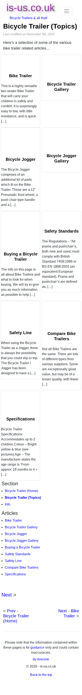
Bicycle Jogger (21, 159)
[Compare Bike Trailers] (61, 316)
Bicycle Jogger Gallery (21, 540)
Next (6, 595)
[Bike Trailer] (20, 64)
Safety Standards (61, 231)
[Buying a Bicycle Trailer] (20, 231)
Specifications (20, 419)
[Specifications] (20, 403)
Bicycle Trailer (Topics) (40, 26)
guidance (37, 647)
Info (7, 504)
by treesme (41, 659)
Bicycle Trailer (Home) (21, 491)
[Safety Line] (20, 315)
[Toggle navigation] (67, 11)
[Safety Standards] (61, 219)
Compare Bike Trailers (21, 567)
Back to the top (41, 675)
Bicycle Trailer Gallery (21, 527)
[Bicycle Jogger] (20, 142)
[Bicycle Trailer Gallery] (61, 68)
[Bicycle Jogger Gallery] (61, 140)
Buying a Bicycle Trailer (22, 547)
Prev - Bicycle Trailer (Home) (16, 616)
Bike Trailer (20, 75)
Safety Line (20, 332)
